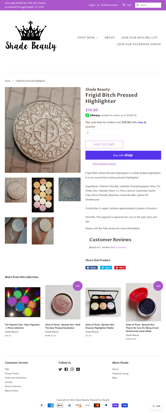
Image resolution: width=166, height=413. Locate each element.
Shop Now (86, 38)
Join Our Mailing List (140, 38)
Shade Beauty (82, 399)
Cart (128, 5)
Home (8, 81)
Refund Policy (11, 390)
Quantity (90, 126)
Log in (92, 5)
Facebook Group (120, 373)
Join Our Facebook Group (139, 44)
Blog (114, 377)
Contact (8, 382)
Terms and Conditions (15, 377)
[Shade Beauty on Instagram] (72, 369)
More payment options (104, 163)
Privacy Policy (12, 373)
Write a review (118, 247)
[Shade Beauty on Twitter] (60, 369)
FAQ (7, 369)
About (110, 38)
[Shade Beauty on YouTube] (78, 369)
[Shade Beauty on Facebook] (66, 369)
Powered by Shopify (100, 399)
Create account (109, 5)
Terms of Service (13, 386)
